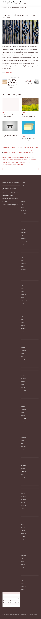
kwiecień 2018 (23, 443)
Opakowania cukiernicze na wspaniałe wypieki (28, 139)
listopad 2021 (23, 334)
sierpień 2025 (23, 213)
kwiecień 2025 (23, 226)
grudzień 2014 (23, 558)
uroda (14, 164)
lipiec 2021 (23, 347)
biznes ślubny (26, 147)
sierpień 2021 (23, 344)
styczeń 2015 (23, 555)
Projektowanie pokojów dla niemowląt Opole (9, 115)
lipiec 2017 (23, 468)
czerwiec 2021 (23, 350)
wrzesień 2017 (23, 462)
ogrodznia (10, 72)
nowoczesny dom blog (7, 154)
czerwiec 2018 (23, 437)
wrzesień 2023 (23, 275)
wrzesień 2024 (23, 244)
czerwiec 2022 (23, 313)
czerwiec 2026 (23, 185)
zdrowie (22, 164)
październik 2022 (24, 300)
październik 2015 (24, 530)
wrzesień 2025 (23, 210)
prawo (9, 157)
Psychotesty (31, 157)
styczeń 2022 (23, 328)
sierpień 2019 (23, 403)
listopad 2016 (23, 490)
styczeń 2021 (23, 365)
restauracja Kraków (33, 159)
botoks (31, 147)
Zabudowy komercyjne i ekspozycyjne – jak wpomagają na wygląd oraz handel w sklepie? (10, 205)
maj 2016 (22, 508)
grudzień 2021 (23, 331)
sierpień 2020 (23, 378)
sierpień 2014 (23, 570)
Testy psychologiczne (7, 164)
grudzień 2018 (23, 421)
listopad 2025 (23, 207)
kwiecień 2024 (23, 260)
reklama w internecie (18, 159)
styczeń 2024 (23, 269)
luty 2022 (23, 325)
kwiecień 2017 (23, 474)
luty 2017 (23, 480)
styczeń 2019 (23, 418)
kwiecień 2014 (23, 583)
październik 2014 (24, 564)
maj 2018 (22, 440)
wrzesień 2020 (23, 375)
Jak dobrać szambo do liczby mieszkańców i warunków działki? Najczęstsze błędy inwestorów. (10, 188)
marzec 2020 (23, 387)
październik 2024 (24, 241)
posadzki (5, 157)
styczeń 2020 (23, 390)
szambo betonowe (22, 162)
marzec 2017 (23, 477)
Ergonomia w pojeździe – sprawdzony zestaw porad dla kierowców (10, 183)
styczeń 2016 (23, 521)
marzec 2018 (23, 446)
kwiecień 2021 (23, 356)
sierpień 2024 (23, 247)
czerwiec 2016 (23, 505)
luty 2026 (23, 198)
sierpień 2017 (23, 465)
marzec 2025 (23, 229)
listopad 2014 (23, 561)
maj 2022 (22, 316)
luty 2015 (23, 552)
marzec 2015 (23, 549)
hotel (21, 149)
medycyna (13, 152)
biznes (4, 12)
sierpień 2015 (23, 533)
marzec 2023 (23, 291)
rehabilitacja (5, 159)
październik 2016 (24, 493)
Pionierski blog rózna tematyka (12, 2)
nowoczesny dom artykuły (28, 152)
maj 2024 (22, 257)
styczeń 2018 (23, 452)
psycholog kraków (24, 157)
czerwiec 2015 (23, 539)
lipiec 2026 (23, 182)
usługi (18, 164)
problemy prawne (15, 157)
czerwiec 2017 (23, 471)
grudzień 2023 (23, 272)
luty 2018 (23, 449)
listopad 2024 (23, 238)
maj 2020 (22, 384)
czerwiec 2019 (23, 409)
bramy (7, 72)
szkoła (29, 162)
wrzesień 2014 (23, 567)
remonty (26, 159)
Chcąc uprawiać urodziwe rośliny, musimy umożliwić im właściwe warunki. (29, 116)
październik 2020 (24, 372)
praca (8, 133)
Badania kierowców (6, 147)
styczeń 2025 (23, 232)
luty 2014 (23, 589)
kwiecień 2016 (23, 511)
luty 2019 (23, 415)
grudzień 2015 (23, 524)
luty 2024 (23, 266)
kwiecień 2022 (23, 319)
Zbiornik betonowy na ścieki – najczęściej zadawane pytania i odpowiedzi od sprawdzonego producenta (10, 194)
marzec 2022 (23, 322)
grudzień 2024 (23, 235)
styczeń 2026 (23, 201)
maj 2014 (22, 580)
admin (3, 17)
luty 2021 (23, 362)
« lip (4, 592)
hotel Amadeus (27, 149)
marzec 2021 (23, 359)
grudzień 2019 (23, 393)
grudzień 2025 (23, 204)
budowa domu (6, 149)
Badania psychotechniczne (17, 147)
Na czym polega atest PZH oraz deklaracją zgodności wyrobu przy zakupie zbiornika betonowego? (10, 200)
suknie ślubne (15, 162)
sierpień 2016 (23, 499)
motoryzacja (19, 152)
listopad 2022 (23, 297)
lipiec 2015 (23, 536)
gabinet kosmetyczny (14, 149)
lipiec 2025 (23, 216)
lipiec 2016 (23, 502)
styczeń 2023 (23, 294)
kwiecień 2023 (23, 288)
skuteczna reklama (7, 162)
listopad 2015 (23, 527)
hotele (32, 149)
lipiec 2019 (23, 406)
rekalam (11, 159)
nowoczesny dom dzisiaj (18, 154)
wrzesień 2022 (23, 303)
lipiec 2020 (23, 381)
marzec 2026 (23, 195)
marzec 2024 (23, 263)
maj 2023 (22, 285)
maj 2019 (22, 412)
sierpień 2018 (23, 431)
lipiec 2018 (23, 434)
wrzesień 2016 (23, 496)
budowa (36, 147)
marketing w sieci (6, 152)
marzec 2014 (23, 586)
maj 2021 (22, 353)
